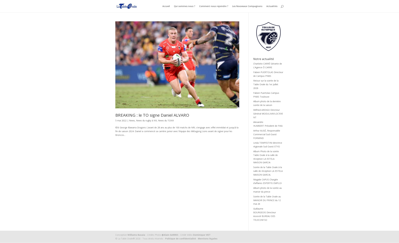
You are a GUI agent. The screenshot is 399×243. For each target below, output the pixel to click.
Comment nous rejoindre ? (213, 6)
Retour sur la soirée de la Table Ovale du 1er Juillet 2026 (266, 84)
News (132, 120)
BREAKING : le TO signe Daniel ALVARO (152, 115)
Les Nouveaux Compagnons (247, 6)
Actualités (271, 6)
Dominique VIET (202, 234)
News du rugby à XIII (146, 120)
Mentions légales (207, 238)
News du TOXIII (166, 120)
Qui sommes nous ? (184, 6)
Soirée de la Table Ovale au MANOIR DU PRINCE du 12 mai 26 (267, 200)
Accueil (166, 6)
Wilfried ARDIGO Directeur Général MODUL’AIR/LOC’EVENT (268, 113)
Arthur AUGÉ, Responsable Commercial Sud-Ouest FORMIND (266, 134)
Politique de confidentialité (180, 238)
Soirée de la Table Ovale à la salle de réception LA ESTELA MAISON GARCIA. (268, 171)
